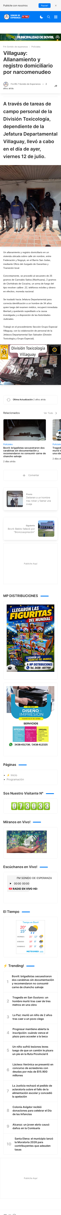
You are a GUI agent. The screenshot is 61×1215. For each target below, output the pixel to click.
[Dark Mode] (41, 17)
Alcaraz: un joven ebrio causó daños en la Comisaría (31, 1126)
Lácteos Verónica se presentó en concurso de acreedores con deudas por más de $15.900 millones (33, 1070)
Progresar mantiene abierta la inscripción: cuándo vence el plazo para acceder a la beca (31, 1032)
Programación (15, 779)
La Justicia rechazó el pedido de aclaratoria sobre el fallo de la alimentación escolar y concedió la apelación (32, 1091)
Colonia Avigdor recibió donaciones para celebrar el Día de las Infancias (32, 1110)
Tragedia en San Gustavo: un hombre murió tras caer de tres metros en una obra (31, 1001)
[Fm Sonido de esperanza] (16, 17)
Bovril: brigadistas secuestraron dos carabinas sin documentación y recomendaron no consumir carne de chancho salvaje (33, 982)
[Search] (49, 17)
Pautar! (44, 5)
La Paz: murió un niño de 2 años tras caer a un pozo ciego (32, 1016)
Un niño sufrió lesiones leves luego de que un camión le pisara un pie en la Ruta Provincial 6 (32, 1050)
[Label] (56, 17)
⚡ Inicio (12, 775)
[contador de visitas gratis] (30, 806)
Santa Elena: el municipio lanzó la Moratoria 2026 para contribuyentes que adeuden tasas (34, 1144)
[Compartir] (56, 86)
